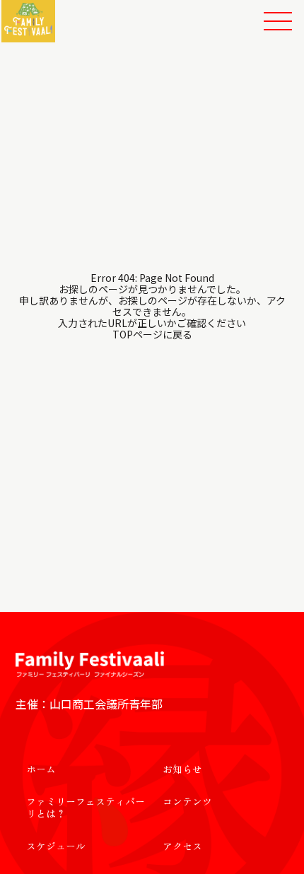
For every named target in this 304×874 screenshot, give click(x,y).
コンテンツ (187, 801)
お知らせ (182, 769)
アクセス (182, 846)
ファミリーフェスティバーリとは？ (85, 807)
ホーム (41, 769)
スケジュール (56, 846)
